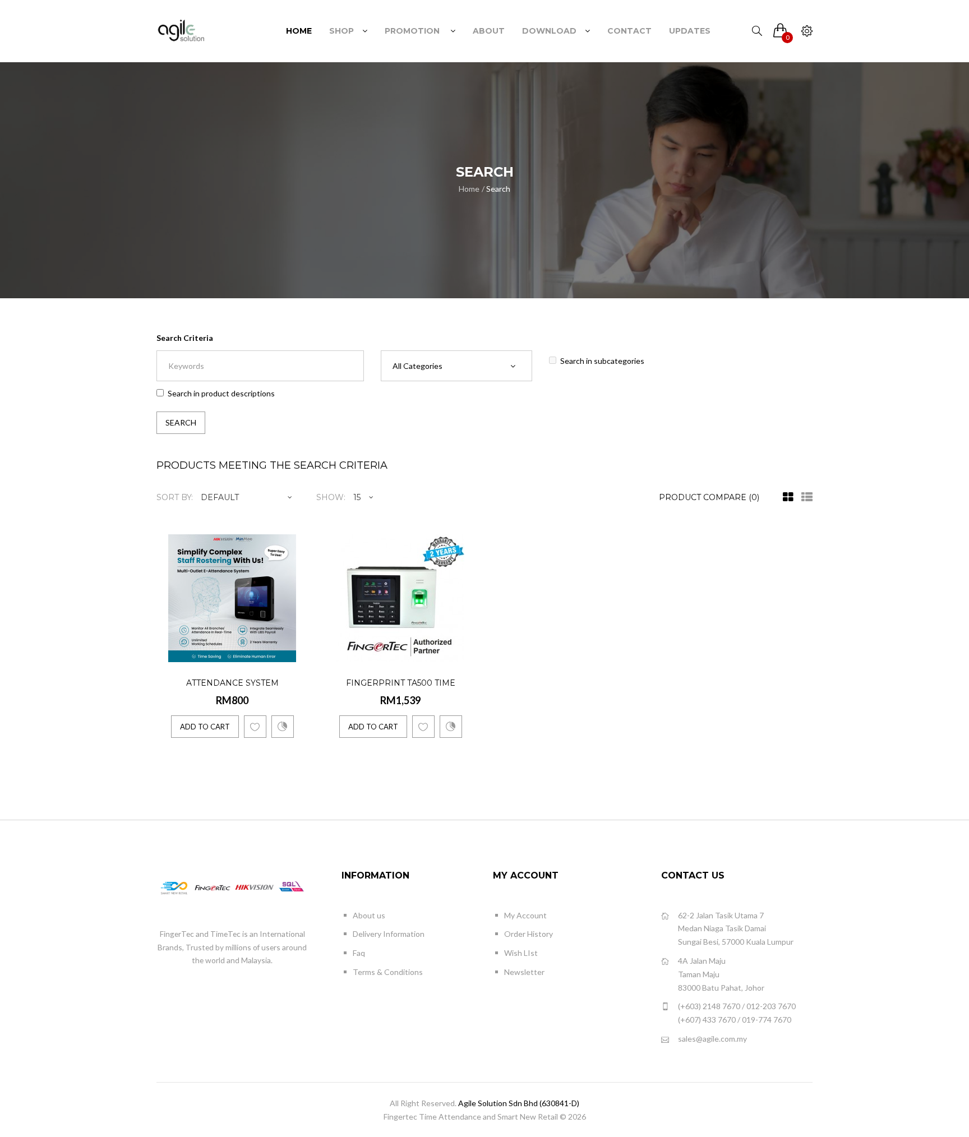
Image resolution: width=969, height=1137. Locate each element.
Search (498, 188)
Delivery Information (388, 934)
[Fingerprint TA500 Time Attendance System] (465, 651)
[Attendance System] (297, 651)
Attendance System (232, 683)
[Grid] (785, 497)
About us (369, 915)
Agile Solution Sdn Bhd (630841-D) (518, 1103)
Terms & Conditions (388, 972)
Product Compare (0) (709, 497)
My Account (525, 915)
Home (469, 188)
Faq (359, 953)
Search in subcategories (602, 361)
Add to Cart (205, 726)
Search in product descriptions (221, 393)
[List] (804, 497)
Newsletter (524, 972)
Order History (528, 934)
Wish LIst (521, 953)
